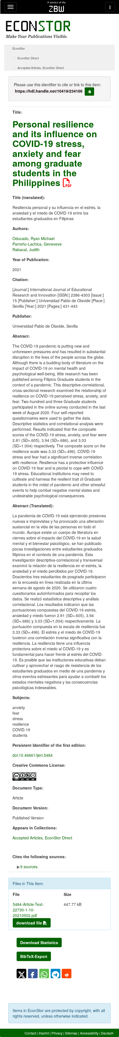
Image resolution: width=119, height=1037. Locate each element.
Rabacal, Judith (26, 249)
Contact (30, 1033)
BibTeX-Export (33, 956)
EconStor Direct (28, 58)
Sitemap (71, 1033)
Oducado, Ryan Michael (33, 238)
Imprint (44, 1033)
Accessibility (89, 1033)
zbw (56, 9)
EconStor (18, 48)
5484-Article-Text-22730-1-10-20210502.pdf (28, 909)
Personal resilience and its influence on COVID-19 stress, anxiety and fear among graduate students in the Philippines (54, 153)
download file (29, 923)
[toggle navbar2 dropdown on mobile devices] (110, 7)
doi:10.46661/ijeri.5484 (32, 755)
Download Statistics (39, 942)
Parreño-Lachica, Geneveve (37, 244)
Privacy (57, 1033)
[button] (21, 973)
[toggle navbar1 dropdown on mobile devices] (10, 7)
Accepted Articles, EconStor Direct (40, 67)
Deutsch (107, 1033)
